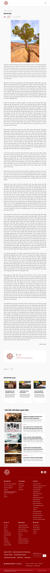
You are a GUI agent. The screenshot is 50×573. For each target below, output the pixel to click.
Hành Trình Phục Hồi (22, 529)
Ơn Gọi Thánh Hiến (7, 533)
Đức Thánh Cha (36, 525)
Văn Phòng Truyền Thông (38, 515)
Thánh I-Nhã (20, 483)
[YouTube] (45, 472)
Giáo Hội (27, 563)
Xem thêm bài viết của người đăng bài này (24, 357)
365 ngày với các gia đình (23, 542)
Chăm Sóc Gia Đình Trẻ (37, 503)
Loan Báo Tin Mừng (36, 489)
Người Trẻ (41, 563)
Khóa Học (35, 533)
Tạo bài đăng (19, 563)
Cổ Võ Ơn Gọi (35, 507)
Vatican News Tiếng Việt (23, 531)
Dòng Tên (5, 496)
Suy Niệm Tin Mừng (7, 544)
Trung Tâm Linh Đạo (37, 483)
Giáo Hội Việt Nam (36, 529)
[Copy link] (12, 369)
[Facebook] (42, 472)
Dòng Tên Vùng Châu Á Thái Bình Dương (21, 552)
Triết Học (5, 529)
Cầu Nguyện (6, 540)
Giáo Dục (35, 509)
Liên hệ (5, 494)
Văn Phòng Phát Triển (37, 513)
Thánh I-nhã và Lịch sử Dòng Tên (10, 483)
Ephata (19, 537)
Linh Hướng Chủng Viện (37, 487)
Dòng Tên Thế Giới (7, 552)
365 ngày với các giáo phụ (23, 540)
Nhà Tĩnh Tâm (20, 557)
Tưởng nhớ (6, 489)
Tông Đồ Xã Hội (36, 495)
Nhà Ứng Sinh (27, 557)
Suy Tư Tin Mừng (7, 542)
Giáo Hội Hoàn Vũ (36, 527)
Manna (19, 533)
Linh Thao (20, 487)
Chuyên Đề (6, 538)
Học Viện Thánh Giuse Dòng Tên (39, 519)
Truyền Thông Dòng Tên (22, 525)
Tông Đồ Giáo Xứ (36, 491)
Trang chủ (5, 10)
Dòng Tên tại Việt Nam (8, 487)
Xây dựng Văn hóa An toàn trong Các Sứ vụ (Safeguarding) (10, 492)
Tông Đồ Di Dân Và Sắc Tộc (38, 497)
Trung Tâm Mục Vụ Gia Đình (10, 557)
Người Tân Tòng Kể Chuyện (23, 527)
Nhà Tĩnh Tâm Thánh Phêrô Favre (39, 485)
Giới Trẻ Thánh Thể (36, 501)
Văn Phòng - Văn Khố (37, 517)
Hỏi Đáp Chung (37, 565)
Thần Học (5, 527)
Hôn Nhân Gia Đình (7, 535)
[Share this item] (15, 402)
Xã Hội (5, 537)
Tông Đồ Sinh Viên (36, 499)
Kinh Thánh (6, 525)
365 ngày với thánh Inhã (23, 538)
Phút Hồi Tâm (20, 489)
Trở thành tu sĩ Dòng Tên (8, 485)
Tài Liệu (36, 563)
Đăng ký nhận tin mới (37, 553)
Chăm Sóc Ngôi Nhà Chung (38, 505)
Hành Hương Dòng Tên (37, 511)
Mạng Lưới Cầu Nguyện (37, 493)
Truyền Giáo (6, 531)
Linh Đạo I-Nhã (21, 485)
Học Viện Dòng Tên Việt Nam (20, 554)
